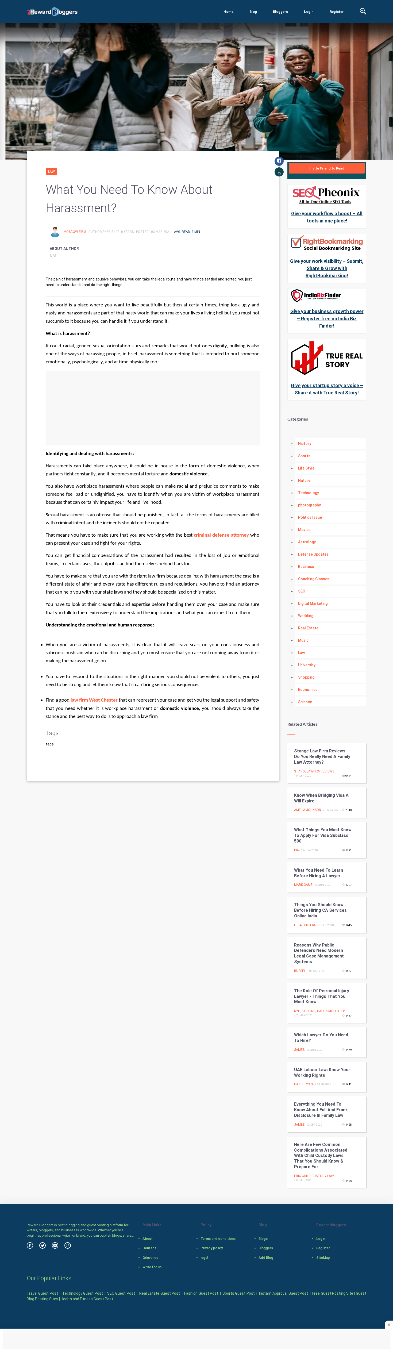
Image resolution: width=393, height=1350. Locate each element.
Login (309, 12)
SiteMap (323, 1258)
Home (228, 12)
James (299, 1050)
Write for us (151, 1267)
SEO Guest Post (121, 1293)
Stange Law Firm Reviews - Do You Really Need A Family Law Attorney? (322, 756)
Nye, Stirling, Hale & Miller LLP (319, 1011)
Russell (300, 971)
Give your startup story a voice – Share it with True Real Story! (327, 389)
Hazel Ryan (303, 1084)
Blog (253, 12)
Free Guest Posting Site (332, 1293)
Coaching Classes (313, 579)
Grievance (150, 1258)
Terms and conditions (218, 1239)
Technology (308, 493)
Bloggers (280, 12)
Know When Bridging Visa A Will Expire (321, 798)
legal (204, 1258)
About (147, 1239)
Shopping (306, 677)
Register (337, 12)
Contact (149, 1248)
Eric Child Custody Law (314, 1176)
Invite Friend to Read (326, 168)
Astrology (307, 542)
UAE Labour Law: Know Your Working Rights (322, 1072)
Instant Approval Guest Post (283, 1293)
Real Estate (308, 628)
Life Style (306, 468)
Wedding (305, 616)
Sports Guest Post (238, 1293)
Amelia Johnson (307, 810)
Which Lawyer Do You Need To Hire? (321, 1037)
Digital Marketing (313, 603)
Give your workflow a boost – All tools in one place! (327, 217)
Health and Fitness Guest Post (87, 1299)
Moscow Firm (75, 232)
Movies (304, 530)
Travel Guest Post (42, 1293)
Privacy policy (212, 1248)
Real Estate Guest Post (159, 1293)
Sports (304, 456)
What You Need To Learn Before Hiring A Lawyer (318, 873)
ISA (296, 850)
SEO (301, 591)
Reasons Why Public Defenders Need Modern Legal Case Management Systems (319, 953)
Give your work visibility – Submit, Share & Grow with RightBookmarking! (327, 268)
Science (305, 702)
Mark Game (303, 885)
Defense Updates (313, 554)
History (304, 443)
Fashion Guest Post (201, 1293)
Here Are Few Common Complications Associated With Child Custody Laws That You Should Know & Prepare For (320, 1155)
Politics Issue (310, 517)
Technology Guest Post (82, 1293)
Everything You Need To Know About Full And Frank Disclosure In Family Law (321, 1110)
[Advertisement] (153, 408)
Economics (308, 689)
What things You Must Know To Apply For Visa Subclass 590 (323, 835)
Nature (304, 480)
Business (306, 566)
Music (303, 640)
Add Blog (266, 1258)
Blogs (263, 1239)
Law (51, 172)
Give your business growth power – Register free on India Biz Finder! (327, 319)
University (306, 665)
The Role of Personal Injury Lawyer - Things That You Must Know (321, 996)
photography (309, 505)
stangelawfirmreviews (314, 771)
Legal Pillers (305, 925)
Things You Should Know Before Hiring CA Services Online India (320, 910)
